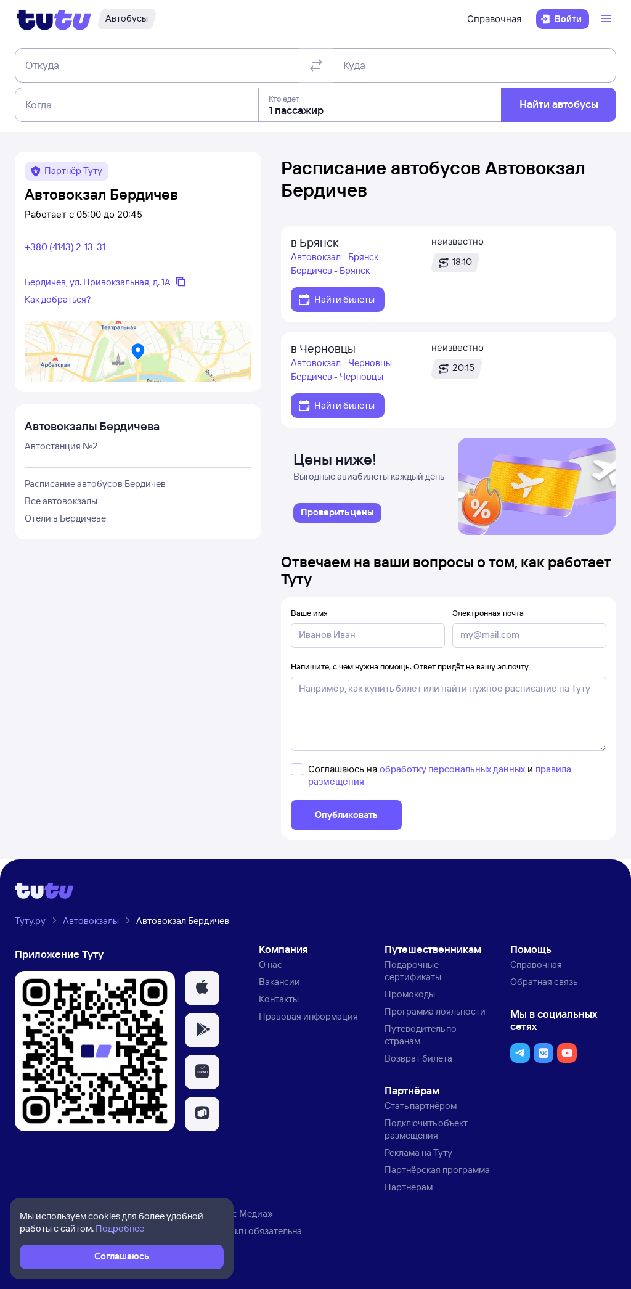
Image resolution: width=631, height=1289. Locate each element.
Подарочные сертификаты (413, 971)
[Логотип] (54, 19)
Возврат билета (418, 1058)
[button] (202, 988)
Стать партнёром (421, 1105)
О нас (270, 964)
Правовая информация (308, 1016)
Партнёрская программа (437, 1170)
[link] (337, 513)
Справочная (494, 19)
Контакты (279, 999)
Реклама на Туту (418, 1152)
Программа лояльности (435, 1011)
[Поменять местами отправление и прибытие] (316, 65)
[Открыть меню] (607, 19)
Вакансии (279, 982)
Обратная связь (543, 982)
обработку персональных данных (452, 769)
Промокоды (410, 994)
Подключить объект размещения (426, 1129)
